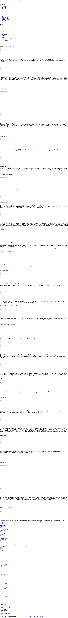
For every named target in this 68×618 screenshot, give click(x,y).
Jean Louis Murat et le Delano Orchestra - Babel (9, 305)
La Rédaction (4, 34)
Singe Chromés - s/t (4, 136)
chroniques (4, 0)
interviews (14, 0)
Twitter (35, 616)
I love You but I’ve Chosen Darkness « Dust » (8, 324)
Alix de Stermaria (5, 21)
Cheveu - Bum (3, 397)
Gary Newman (4, 10)
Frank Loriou (4, 22)
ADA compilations (10, 0)
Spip (38, 616)
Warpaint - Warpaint (4, 360)
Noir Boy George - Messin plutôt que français (7, 507)
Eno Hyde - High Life (4, 378)
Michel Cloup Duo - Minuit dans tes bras (7, 46)
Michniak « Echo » (4, 229)
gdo (6, 37)
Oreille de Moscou (5, 18)
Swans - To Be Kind (4, 288)
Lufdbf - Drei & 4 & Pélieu (5, 210)
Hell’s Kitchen (4, 7)
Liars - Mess (3, 193)
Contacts (28, 616)
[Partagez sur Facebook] (2, 522)
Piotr (3, 15)
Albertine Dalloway (5, 19)
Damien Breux (4, 14)
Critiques (3, 24)
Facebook (32, 616)
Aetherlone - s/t (3, 88)
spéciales (18, 0)
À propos (24, 616)
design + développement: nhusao (44, 616)
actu (1, 0)
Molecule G (4, 9)
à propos (21, 0)
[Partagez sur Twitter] (2, 523)
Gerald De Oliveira (5, 17)
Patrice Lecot (4, 16)
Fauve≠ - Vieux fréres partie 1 (6, 342)
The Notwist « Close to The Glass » (6, 174)
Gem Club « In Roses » (5, 270)
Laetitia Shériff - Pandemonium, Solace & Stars (8, 251)
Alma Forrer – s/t (3, 462)
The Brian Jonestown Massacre (7, 6)
